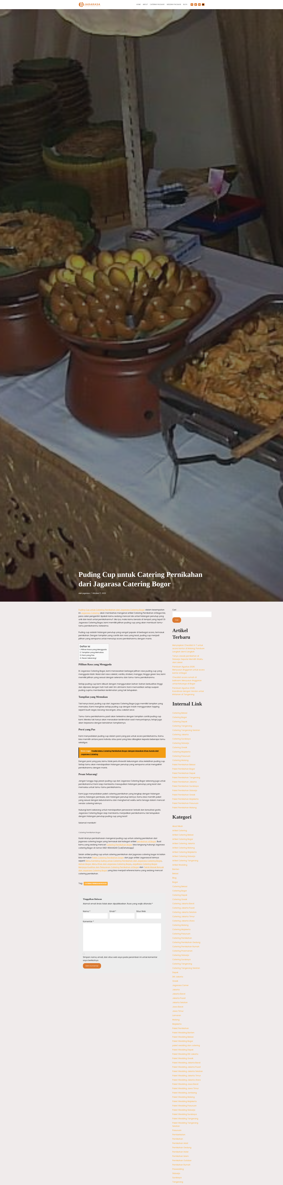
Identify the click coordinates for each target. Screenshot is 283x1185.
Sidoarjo (176, 1173)
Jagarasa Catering (90, 613)
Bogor (175, 882)
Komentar (88, 921)
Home (138, 4)
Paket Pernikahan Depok (183, 773)
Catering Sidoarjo (180, 743)
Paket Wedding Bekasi (182, 1037)
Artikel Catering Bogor (182, 839)
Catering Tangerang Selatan (186, 730)
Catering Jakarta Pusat (183, 908)
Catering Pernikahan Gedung (186, 942)
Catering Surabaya (181, 739)
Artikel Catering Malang (183, 847)
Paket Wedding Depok (182, 1049)
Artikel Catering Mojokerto (184, 852)
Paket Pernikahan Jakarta (184, 781)
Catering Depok (179, 721)
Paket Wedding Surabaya (184, 1114)
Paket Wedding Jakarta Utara (186, 1080)
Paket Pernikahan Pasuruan (185, 803)
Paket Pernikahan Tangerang (186, 777)
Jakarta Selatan (180, 1002)
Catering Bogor (179, 717)
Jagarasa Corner (180, 985)
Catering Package (157, 4)
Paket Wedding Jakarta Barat (186, 1062)
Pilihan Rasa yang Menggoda (94, 649)
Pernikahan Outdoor (181, 1160)
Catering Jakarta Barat (183, 903)
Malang (176, 1019)
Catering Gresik (179, 747)
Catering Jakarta (180, 734)
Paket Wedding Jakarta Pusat (186, 1067)
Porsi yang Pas (88, 655)
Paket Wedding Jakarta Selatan (187, 1071)
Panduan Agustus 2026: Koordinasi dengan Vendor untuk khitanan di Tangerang (188, 691)
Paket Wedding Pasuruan (184, 1105)
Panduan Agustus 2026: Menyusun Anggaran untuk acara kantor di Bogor (188, 669)
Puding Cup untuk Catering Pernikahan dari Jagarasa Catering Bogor (111, 609)
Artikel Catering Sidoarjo (183, 856)
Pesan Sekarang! (89, 658)
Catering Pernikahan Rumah (185, 946)
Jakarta (176, 989)
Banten (175, 869)
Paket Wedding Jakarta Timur (186, 1075)
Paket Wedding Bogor (182, 1041)
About (145, 4)
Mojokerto (177, 1024)
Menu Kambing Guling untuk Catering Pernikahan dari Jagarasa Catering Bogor (124, 860)
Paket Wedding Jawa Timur (185, 1088)
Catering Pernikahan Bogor (119, 844)
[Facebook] (192, 4)
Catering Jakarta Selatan (184, 912)
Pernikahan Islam (180, 1156)
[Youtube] (203, 4)
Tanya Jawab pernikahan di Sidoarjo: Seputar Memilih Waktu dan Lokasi (187, 659)
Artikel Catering (179, 830)
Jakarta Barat (178, 994)
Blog (185, 4)
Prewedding (178, 1169)
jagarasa (86, 593)
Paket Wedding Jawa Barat (185, 1084)
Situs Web (141, 911)
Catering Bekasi (179, 713)
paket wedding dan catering (186, 1045)
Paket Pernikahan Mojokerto (185, 799)
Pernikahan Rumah (181, 1164)
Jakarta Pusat (179, 998)
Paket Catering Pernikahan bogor (108, 857)
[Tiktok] (195, 4)
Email (113, 911)
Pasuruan (176, 1130)
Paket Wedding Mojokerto (184, 1101)
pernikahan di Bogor (146, 841)
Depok (175, 972)
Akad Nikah (177, 826)
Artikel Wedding (179, 865)
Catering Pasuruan (181, 756)
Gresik (175, 981)
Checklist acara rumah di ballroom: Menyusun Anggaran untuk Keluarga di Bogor (187, 680)
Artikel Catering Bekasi (182, 835)
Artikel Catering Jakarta (183, 843)
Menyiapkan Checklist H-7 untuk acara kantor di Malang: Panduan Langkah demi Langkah (188, 648)
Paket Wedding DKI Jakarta (185, 1054)
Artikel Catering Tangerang (185, 860)
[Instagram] (199, 4)
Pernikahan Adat (180, 1143)
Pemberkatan (178, 1134)
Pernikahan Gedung (181, 1147)
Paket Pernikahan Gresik (183, 794)
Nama (86, 911)
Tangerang (177, 1182)
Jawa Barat (177, 1006)
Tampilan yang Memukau (92, 652)
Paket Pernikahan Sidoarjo (184, 790)
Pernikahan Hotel (180, 1152)
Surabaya (177, 1177)
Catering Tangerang (182, 726)
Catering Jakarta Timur (183, 916)
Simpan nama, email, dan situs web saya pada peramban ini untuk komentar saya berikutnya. (120, 959)
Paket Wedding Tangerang (185, 1118)
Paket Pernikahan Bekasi (183, 764)
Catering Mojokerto (181, 751)
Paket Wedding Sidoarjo (183, 1110)
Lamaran (176, 1015)
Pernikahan (177, 1139)
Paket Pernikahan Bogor (183, 769)
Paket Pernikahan (180, 1028)
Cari (174, 609)
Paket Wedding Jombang (184, 1092)
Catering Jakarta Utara (183, 920)
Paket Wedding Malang (183, 1097)
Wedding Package (174, 4)
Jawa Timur (178, 1011)
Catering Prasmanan (182, 951)
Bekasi (175, 873)
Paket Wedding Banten (183, 1032)
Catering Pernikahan (182, 938)
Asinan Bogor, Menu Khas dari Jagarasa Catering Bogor (104, 864)
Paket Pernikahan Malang (184, 807)
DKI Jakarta (177, 976)
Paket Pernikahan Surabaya (185, 786)
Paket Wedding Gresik (182, 1058)
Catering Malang (180, 760)
